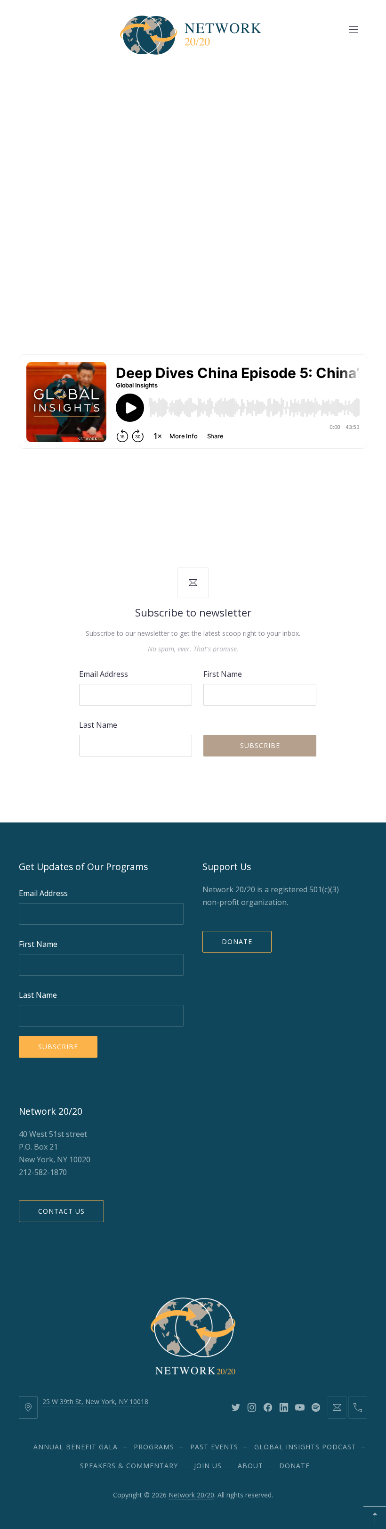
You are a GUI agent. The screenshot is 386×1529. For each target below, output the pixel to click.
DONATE (294, 1465)
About (250, 1465)
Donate (237, 941)
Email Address (103, 674)
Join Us (208, 1465)
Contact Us (61, 1211)
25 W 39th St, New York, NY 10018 (95, 1401)
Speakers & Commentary (129, 1465)
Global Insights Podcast (305, 1446)
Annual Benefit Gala (75, 1446)
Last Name (98, 725)
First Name (222, 674)
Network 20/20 (191, 1494)
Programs (154, 1446)
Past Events (214, 1446)
